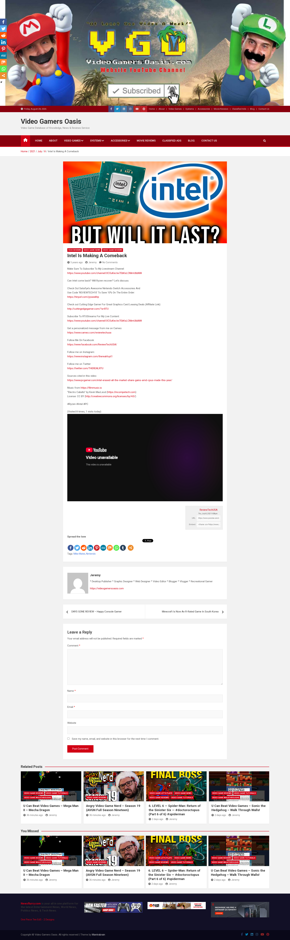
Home (152, 109)
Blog (252, 109)
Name (71, 690)
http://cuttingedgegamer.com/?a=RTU (88, 308)
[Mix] (110, 545)
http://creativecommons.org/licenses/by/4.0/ (110, 396)
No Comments (110, 262)
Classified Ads (239, 109)
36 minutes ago (35, 815)
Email (71, 706)
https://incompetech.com (121, 392)
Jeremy (92, 262)
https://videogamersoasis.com (107, 588)
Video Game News (92, 250)
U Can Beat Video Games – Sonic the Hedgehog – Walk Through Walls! (238, 808)
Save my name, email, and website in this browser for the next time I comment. (115, 738)
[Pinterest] (97, 545)
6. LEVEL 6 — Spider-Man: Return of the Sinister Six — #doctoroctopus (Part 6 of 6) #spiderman (175, 810)
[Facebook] (71, 545)
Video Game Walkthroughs (37, 797)
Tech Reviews (74, 250)
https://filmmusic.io (91, 387)
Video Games (175, 109)
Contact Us (263, 109)
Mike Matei (79, 553)
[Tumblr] (123, 545)
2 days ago (157, 819)
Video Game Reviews (112, 250)
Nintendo (91, 553)
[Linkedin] (90, 545)
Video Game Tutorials (57, 793)
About (162, 109)
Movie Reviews (221, 109)
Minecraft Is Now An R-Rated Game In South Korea (190, 611)
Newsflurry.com (31, 903)
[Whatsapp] (116, 545)
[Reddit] (84, 545)
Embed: (192, 524)
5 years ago (76, 262)
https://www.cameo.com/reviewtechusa (89, 332)
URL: (194, 518)
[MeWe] (103, 545)
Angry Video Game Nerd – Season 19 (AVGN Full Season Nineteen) (113, 808)
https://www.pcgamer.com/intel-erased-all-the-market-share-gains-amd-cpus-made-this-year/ (119, 380)
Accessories (204, 109)
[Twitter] (77, 545)
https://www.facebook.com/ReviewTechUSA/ (92, 344)
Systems (189, 109)
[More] (131, 545)
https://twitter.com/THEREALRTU (85, 368)
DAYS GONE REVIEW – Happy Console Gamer (96, 611)
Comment (73, 645)
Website (71, 722)
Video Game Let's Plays (161, 793)
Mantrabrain (98, 934)
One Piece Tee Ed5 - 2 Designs (37, 919)
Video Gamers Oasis (51, 121)
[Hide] (1, 82)
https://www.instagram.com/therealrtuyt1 (90, 356)
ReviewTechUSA (209, 509)
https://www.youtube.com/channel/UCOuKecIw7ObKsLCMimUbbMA (104, 273)
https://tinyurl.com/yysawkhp (83, 296)
